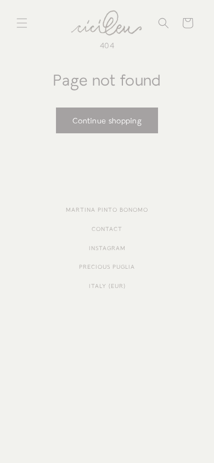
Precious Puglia (107, 266)
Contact (107, 229)
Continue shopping (107, 121)
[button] (22, 23)
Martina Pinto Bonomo (107, 209)
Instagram (107, 248)
